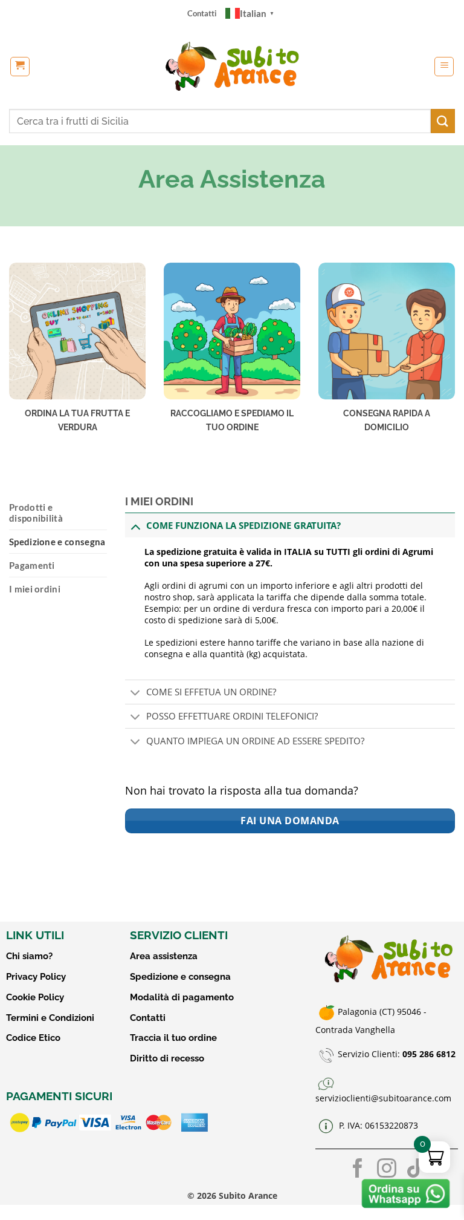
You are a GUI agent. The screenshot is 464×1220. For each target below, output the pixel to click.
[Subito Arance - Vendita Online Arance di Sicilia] (232, 66)
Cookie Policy (35, 997)
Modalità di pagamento (182, 997)
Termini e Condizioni (50, 1017)
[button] (20, 66)
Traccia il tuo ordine (173, 1037)
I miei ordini (34, 588)
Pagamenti (32, 565)
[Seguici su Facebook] (357, 1170)
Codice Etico (33, 1037)
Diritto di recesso (167, 1058)
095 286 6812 (429, 1054)
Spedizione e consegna (57, 541)
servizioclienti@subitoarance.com (383, 1098)
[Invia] (443, 121)
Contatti (202, 13)
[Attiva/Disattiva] (135, 526)
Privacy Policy (36, 976)
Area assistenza (164, 956)
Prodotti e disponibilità (36, 512)
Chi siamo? (29, 956)
